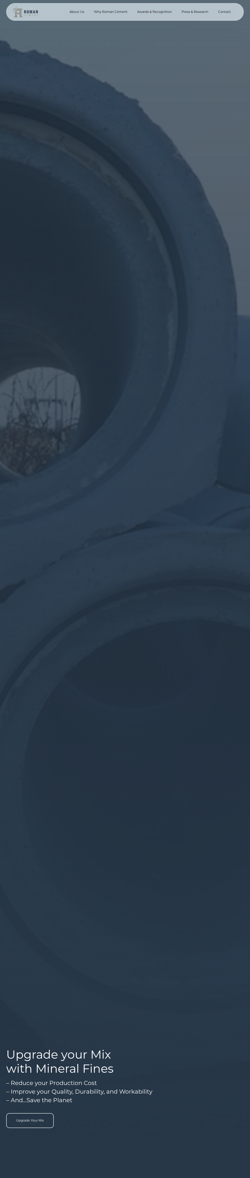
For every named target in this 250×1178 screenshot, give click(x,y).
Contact (224, 12)
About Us (77, 12)
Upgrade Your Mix (30, 1120)
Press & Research (195, 12)
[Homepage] (25, 11)
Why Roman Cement (111, 12)
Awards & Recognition (154, 12)
